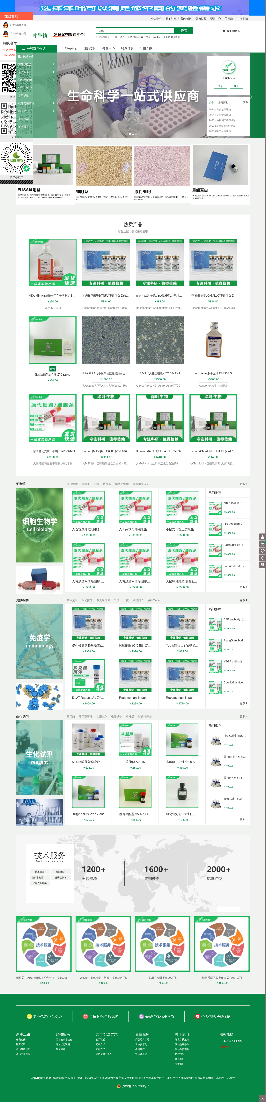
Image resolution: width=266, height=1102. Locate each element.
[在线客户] (228, 39)
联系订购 (127, 48)
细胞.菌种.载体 (135, 37)
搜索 (184, 30)
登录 (220, 86)
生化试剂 (22, 716)
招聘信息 (179, 1054)
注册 (236, 86)
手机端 (229, 18)
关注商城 (242, 18)
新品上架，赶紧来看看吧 (133, 231)
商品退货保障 (142, 1039)
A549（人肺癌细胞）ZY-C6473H (160, 373)
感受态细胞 (122, 484)
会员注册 (21, 1039)
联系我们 (179, 1058)
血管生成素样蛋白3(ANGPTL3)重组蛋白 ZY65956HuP (160, 295)
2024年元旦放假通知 (220, 114)
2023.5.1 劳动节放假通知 (222, 125)
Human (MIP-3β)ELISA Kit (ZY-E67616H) (106, 451)
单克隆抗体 (103, 600)
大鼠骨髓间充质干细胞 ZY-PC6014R (53, 451)
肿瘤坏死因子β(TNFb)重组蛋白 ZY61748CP (106, 295)
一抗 (115, 37)
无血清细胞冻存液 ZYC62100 (52, 374)
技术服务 (49, 854)
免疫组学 (22, 600)
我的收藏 (200, 18)
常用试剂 (101, 716)
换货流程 (140, 1049)
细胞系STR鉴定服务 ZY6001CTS (222, 977)
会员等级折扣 (23, 1049)
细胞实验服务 (40, 883)
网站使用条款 (182, 1044)
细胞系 (86, 484)
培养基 (107, 484)
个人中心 (156, 18)
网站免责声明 (182, 1049)
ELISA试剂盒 (103, 37)
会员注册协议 (23, 1054)
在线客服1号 (17, 25)
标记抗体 (87, 600)
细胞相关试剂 (141, 484)
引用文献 (146, 48)
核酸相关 (60, 871)
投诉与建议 (141, 1054)
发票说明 (100, 1039)
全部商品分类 (36, 48)
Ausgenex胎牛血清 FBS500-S (213, 373)
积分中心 (71, 48)
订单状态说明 (63, 1044)
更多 (245, 102)
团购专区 (90, 48)
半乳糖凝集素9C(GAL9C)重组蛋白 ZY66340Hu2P (213, 295)
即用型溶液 (85, 716)
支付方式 (100, 1049)
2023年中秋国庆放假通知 (222, 120)
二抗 (116, 600)
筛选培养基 (145, 716)
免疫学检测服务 (40, 877)
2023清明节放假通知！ (221, 131)
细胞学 (21, 483)
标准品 (156, 37)
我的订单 (171, 18)
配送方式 (100, 1044)
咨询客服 (224, 1047)
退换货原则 (141, 1044)
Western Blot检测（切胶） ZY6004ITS (103, 977)
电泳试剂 (116, 716)
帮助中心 (215, 18)
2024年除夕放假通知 (220, 109)
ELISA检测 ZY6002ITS (163, 977)
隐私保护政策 (182, 1039)
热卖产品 (133, 224)
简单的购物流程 (64, 1039)
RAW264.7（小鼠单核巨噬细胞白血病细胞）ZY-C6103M (106, 373)
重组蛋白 (72, 600)
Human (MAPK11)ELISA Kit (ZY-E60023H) (160, 451)
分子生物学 (61, 877)
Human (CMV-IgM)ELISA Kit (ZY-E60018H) (213, 451)
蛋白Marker (154, 600)
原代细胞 (72, 484)
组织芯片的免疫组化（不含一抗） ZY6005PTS (44, 977)
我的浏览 (186, 18)
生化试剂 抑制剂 (171, 37)
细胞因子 (138, 600)
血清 (148, 37)
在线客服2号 (17, 34)
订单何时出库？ (104, 1054)
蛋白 (122, 37)
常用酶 (71, 716)
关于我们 (179, 1063)
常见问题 (60, 1049)
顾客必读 (21, 1044)
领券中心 (108, 48)
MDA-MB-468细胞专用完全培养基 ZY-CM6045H (53, 295)
